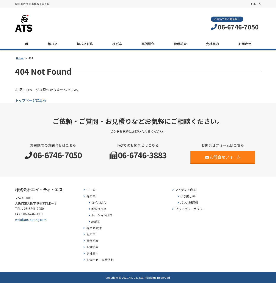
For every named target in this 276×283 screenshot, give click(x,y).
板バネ (117, 44)
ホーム (257, 4)
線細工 (95, 222)
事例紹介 (147, 44)
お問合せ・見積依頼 (100, 260)
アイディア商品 (185, 190)
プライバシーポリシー (190, 209)
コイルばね (98, 202)
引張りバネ (98, 209)
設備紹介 (180, 44)
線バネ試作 (85, 44)
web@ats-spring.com (31, 219)
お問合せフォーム (225, 157)
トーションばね (101, 215)
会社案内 (212, 44)
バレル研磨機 (189, 202)
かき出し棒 (187, 196)
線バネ (53, 44)
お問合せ (244, 44)
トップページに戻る (30, 100)
